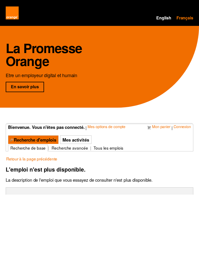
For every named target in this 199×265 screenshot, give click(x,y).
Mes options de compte (106, 126)
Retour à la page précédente (31, 158)
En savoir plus (27, 86)
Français (184, 18)
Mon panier (161, 126)
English (163, 18)
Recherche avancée (70, 148)
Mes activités (75, 140)
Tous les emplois (108, 148)
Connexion (182, 126)
